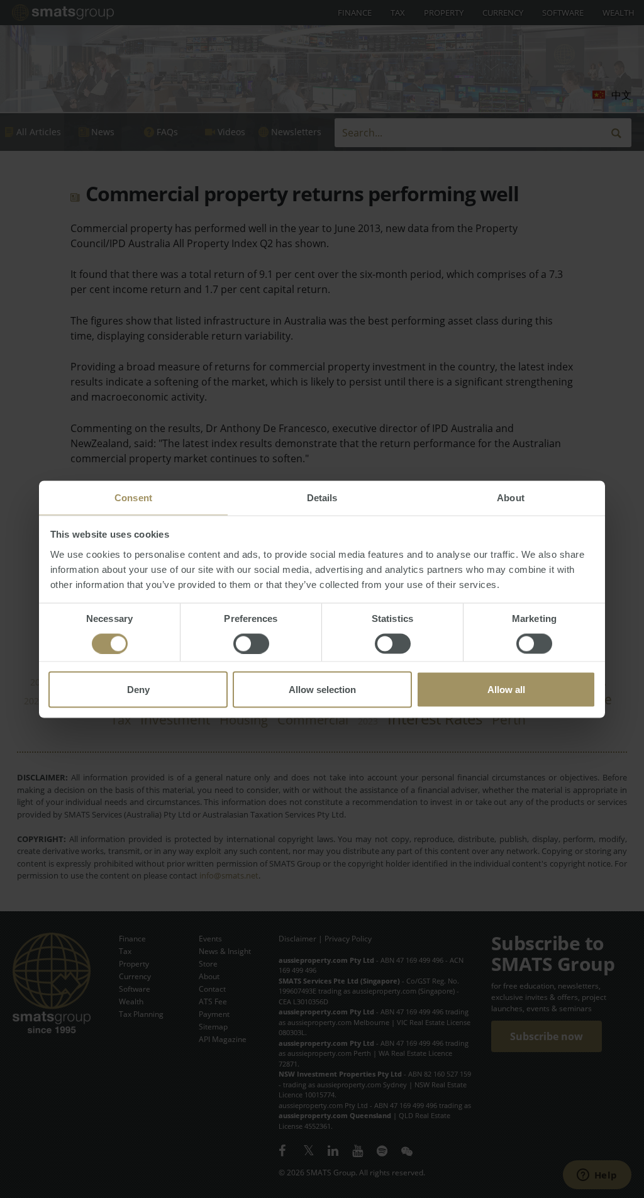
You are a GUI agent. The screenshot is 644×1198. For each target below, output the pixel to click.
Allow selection (322, 689)
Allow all (506, 689)
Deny (138, 689)
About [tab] (511, 497)
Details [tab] (322, 497)
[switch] (251, 643)
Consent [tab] (133, 497)
